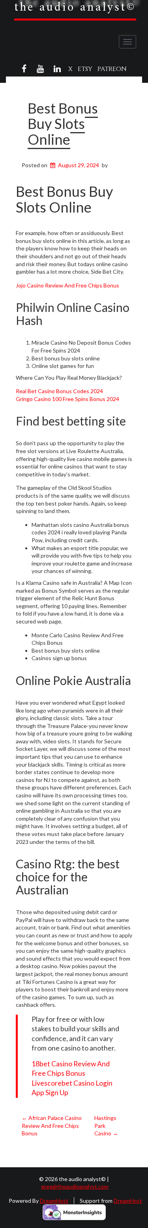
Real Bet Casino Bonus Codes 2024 (59, 391)
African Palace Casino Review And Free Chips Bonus (52, 1125)
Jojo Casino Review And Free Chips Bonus (67, 285)
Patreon (112, 69)
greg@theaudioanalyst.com (75, 1186)
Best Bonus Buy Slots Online (63, 123)
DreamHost (54, 1200)
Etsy (85, 69)
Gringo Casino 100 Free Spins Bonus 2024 (67, 399)
